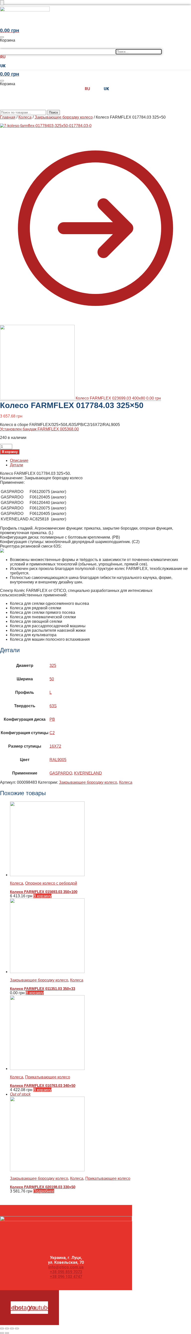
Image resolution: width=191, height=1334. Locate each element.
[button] (56, 24)
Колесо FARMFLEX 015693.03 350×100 (43, 892)
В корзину (9, 452)
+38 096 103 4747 (66, 1276)
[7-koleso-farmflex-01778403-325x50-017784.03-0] (46, 126)
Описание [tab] (19, 460)
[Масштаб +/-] (2, 1328)
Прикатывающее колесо (47, 1077)
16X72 (55, 746)
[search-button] (3, 46)
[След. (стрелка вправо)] (7, 1333)
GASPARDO (60, 773)
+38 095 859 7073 (66, 1271)
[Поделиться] (12, 1328)
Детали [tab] (16, 465)
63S (53, 706)
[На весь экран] (7, 1328)
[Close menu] (2, 2)
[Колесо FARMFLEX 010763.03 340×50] (100, 1033)
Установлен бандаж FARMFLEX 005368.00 (39, 429)
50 (51, 679)
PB (52, 719)
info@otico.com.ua (66, 1267)
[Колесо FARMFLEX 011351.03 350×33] (100, 936)
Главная (7, 117)
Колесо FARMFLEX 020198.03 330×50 (42, 1187)
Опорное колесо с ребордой (51, 883)
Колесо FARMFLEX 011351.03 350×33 (42, 988)
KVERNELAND (88, 773)
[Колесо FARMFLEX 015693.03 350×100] (100, 839)
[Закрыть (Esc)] (17, 1328)
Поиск (53, 112)
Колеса (25, 117)
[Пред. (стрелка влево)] (2, 1333)
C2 (52, 733)
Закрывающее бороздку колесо (64, 117)
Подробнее (43, 1191)
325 (52, 665)
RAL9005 (57, 760)
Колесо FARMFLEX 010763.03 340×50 (42, 1085)
